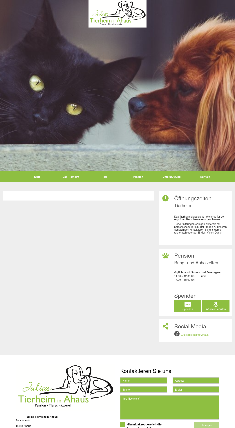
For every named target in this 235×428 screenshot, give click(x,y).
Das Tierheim (71, 177)
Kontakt (205, 177)
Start (37, 177)
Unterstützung (172, 177)
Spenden (187, 309)
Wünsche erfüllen (216, 309)
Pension (138, 177)
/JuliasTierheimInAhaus (195, 334)
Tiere (104, 177)
